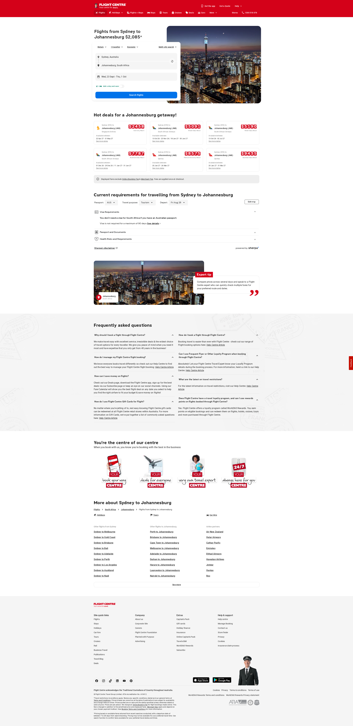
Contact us (223, 628)
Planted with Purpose (144, 637)
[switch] (121, 87)
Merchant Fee (147, 179)
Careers (138, 628)
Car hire (97, 632)
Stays (152, 13)
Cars (203, 13)
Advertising (140, 641)
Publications (99, 654)
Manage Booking (225, 624)
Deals (191, 13)
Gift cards (180, 624)
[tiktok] (110, 681)
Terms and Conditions (102, 700)
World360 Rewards (184, 646)
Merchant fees (152, 707)
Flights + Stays (136, 13)
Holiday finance (183, 628)
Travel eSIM (181, 641)
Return (101, 47)
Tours (165, 13)
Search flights (136, 95)
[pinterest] (131, 681)
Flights (102, 13)
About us (139, 619)
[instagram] (103, 681)
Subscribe (180, 650)
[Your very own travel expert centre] (197, 471)
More (212, 13)
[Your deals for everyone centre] (155, 471)
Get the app (210, 6)
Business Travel (100, 650)
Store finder (223, 632)
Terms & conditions (238, 690)
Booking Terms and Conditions (133, 709)
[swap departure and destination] (172, 61)
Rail (95, 646)
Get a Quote (225, 6)
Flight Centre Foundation (146, 632)
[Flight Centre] (105, 605)
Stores (235, 13)
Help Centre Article (164, 367)
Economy (131, 47)
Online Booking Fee (130, 179)
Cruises (178, 13)
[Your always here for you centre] (238, 471)
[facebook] (97, 681)
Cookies (221, 641)
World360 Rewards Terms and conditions (206, 695)
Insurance (180, 632)
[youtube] (124, 681)
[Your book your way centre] (114, 471)
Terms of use (253, 690)
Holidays (116, 13)
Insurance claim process (228, 646)
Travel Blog (98, 659)
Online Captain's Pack (185, 637)
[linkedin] (117, 681)
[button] (177, 584)
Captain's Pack (182, 619)
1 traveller (115, 47)
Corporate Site (141, 624)
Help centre (223, 619)
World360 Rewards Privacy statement (242, 695)
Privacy (221, 637)
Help (237, 6)
